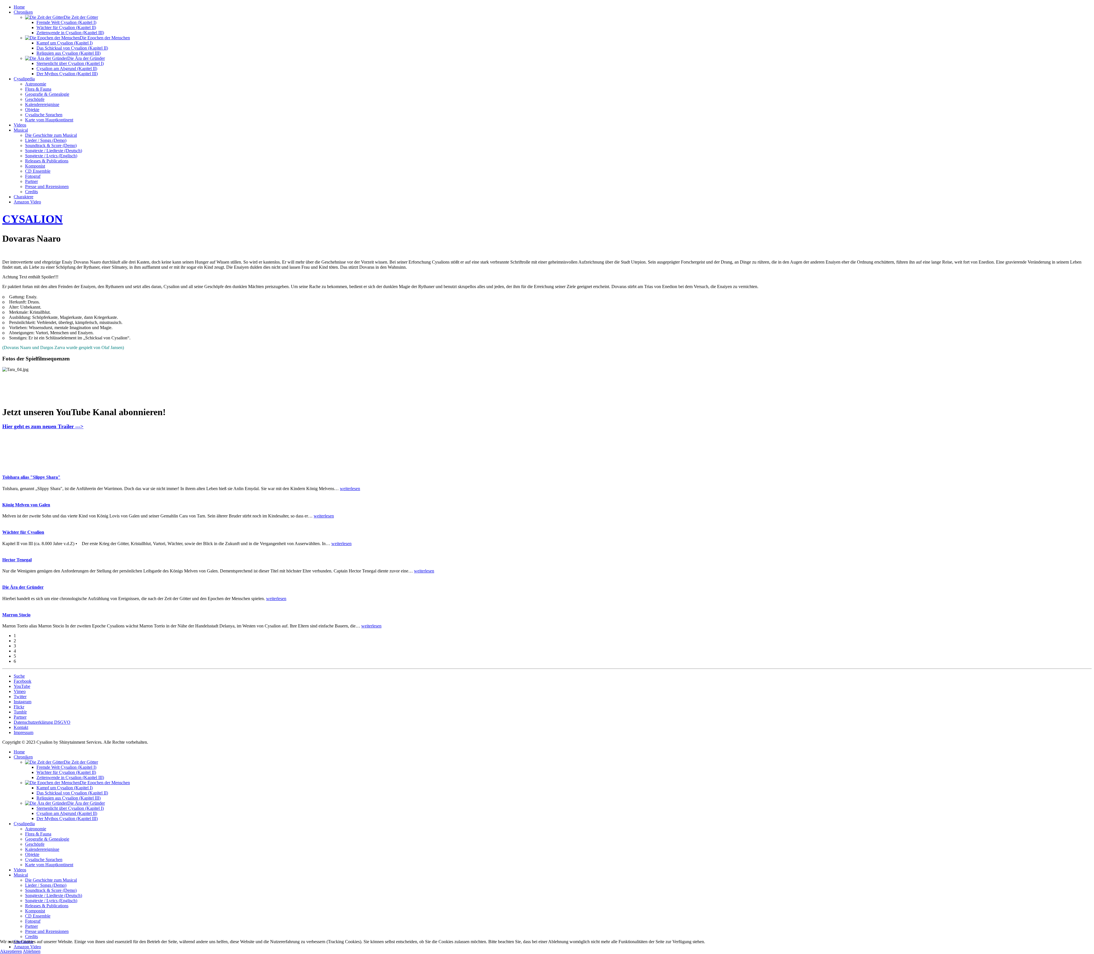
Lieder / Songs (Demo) (45, 140)
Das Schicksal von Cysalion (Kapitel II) (72, 48)
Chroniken (23, 12)
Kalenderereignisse (42, 104)
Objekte (32, 109)
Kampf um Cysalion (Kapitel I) (64, 42)
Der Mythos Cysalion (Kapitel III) (67, 73)
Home (19, 7)
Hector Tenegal (17, 559)
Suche (19, 676)
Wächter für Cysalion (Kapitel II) (66, 27)
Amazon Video (27, 201)
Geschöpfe (34, 99)
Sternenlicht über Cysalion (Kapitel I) (70, 63)
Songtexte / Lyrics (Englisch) (51, 155)
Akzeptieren (11, 951)
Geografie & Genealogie (47, 94)
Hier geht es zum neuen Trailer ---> (42, 426)
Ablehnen (31, 951)
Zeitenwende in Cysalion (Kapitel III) (70, 32)
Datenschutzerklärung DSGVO (42, 722)
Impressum (23, 732)
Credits (31, 191)
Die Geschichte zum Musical (51, 135)
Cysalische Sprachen (43, 114)
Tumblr (20, 712)
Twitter (20, 696)
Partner (31, 181)
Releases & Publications (46, 160)
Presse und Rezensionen (47, 186)
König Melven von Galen (26, 504)
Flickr (19, 706)
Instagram (22, 701)
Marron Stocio (16, 614)
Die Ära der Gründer (23, 587)
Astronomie (35, 83)
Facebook (22, 681)
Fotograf (32, 176)
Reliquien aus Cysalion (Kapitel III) (68, 53)
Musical (21, 130)
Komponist (35, 166)
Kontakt (21, 727)
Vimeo (20, 691)
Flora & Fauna (38, 89)
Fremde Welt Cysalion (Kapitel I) (66, 22)
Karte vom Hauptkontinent (49, 119)
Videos (20, 125)
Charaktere (23, 196)
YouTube (22, 686)
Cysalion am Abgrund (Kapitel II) (66, 68)
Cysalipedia (24, 78)
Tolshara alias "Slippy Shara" (31, 477)
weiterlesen (350, 488)
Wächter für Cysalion (23, 532)
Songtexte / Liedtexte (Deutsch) (53, 150)
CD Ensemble (37, 171)
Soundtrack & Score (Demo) (51, 145)
